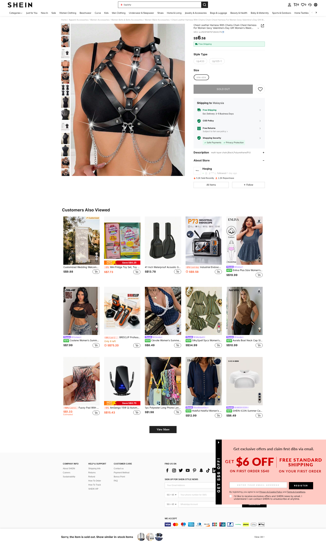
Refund (91, 476)
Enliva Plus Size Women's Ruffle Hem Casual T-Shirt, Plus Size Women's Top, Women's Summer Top (245, 270)
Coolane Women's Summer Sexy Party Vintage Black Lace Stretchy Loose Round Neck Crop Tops (82, 340)
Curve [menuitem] (98, 13)
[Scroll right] (316, 12)
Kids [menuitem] (106, 13)
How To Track (94, 485)
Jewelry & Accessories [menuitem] (196, 13)
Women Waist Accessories (157, 20)
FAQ (116, 481)
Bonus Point (119, 476)
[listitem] (81, 249)
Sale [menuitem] (53, 13)
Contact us (119, 468)
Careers (66, 472)
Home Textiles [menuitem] (301, 13)
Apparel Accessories (78, 20)
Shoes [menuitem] (160, 13)
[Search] (204, 5)
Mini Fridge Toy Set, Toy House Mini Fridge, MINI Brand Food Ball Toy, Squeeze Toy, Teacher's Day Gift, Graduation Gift (122, 267)
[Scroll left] (312, 12)
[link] (296, 5)
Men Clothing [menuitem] (118, 13)
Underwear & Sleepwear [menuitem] (141, 13)
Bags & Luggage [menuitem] (218, 13)
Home (64, 20)
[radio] (200, 61)
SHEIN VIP (93, 489)
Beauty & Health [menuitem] (238, 13)
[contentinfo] (216, 524)
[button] (310, 5)
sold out (223, 89)
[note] (122, 263)
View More (163, 429)
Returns (92, 472)
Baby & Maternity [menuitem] (260, 13)
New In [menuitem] (44, 13)
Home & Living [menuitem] (174, 13)
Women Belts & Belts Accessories (127, 20)
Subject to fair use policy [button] (214, 131)
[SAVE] (260, 89)
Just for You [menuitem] (32, 13)
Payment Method (121, 472)
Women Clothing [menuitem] (67, 13)
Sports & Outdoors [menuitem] (281, 13)
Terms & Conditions (296, 492)
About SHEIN (69, 468)
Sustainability (69, 476)
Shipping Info (94, 468)
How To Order (94, 481)
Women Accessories (99, 20)
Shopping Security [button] (212, 138)
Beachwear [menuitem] (85, 13)
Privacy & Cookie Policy (270, 492)
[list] (192, 470)
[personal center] (289, 5)
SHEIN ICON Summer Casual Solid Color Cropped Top (245, 410)
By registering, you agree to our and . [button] (267, 492)
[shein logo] (20, 4)
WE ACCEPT (171, 519)
